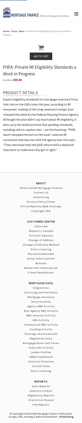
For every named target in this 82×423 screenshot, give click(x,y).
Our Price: (8, 80)
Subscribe (41, 226)
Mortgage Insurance (41, 297)
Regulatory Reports (41, 395)
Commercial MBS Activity (41, 324)
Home (6, 31)
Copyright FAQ (41, 211)
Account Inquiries (41, 235)
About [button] (41, 183)
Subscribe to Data (41, 347)
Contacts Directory (41, 361)
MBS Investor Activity (41, 315)
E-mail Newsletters (41, 272)
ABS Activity (41, 320)
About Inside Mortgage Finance (41, 188)
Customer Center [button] (41, 221)
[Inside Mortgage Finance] (36, 16)
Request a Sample (41, 231)
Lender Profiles (41, 352)
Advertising (41, 197)
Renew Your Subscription (41, 268)
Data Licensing (41, 249)
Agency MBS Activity (41, 306)
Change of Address (41, 240)
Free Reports (41, 404)
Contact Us (41, 192)
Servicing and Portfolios (41, 292)
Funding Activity (41, 329)
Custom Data (41, 366)
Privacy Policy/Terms (41, 201)
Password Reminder (41, 254)
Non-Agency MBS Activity (41, 311)
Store (14, 31)
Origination (41, 288)
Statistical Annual (41, 400)
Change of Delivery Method (41, 244)
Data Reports (41, 386)
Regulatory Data (41, 338)
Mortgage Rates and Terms (41, 343)
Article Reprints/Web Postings (41, 206)
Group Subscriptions (41, 258)
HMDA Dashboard (41, 357)
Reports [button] (41, 381)
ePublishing (66, 416)
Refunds (41, 263)
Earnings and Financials (41, 334)
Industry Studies (41, 391)
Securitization (41, 301)
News (22, 31)
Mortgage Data (41, 283)
